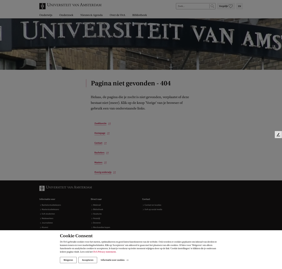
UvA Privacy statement (104, 251)
